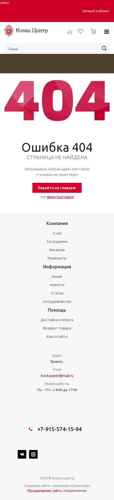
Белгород (15, 11)
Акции (57, 276)
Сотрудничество (57, 301)
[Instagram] (33, 454)
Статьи (57, 293)
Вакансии (57, 250)
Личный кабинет (96, 11)
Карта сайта (57, 336)
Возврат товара (57, 328)
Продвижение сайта (45, 490)
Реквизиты (57, 258)
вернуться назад (60, 197)
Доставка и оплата (57, 320)
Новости (57, 285)
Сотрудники (57, 241)
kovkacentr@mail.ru (57, 376)
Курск (39, 11)
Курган (28, 11)
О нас (57, 233)
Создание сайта (37, 486)
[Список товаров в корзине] (91, 35)
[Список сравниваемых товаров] (70, 33)
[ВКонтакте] (22, 454)
